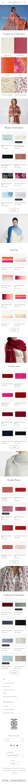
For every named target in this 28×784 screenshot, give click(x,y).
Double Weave (20, 55)
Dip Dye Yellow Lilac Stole (19, 323)
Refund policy (15, 768)
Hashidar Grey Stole (5, 648)
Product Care (6, 686)
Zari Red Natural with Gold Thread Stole (6, 555)
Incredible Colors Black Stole (20, 441)
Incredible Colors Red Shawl (20, 403)
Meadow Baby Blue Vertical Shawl (7, 146)
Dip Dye (7, 75)
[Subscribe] (22, 740)
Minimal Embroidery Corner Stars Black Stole (7, 165)
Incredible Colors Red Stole (7, 383)
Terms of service (6, 770)
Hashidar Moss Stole (18, 612)
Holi (20, 75)
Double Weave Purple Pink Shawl (6, 517)
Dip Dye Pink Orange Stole (19, 304)
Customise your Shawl (8, 689)
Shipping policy (14, 770)
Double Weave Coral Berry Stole (19, 517)
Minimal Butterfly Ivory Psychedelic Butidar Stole (19, 146)
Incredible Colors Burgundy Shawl (20, 423)
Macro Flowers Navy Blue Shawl (6, 184)
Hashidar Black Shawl (18, 630)
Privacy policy (22, 768)
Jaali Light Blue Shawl (5, 666)
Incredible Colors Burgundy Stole (7, 423)
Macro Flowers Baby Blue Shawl (6, 203)
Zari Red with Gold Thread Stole (19, 498)
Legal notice (14, 772)
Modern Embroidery (7, 95)
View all (14, 210)
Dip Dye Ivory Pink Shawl (6, 285)
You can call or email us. (9, 683)
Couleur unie (7, 55)
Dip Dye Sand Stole (5, 323)
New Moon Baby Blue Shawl (20, 202)
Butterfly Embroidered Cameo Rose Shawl (20, 165)
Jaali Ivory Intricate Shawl (19, 648)
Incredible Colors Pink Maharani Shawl (18, 384)
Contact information (22, 770)
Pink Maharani (9, 768)
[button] (3, 2)
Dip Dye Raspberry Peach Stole (19, 286)
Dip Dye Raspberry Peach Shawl (6, 305)
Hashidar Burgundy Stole (6, 612)
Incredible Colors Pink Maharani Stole (5, 403)
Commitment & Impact (8, 709)
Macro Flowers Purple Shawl (20, 183)
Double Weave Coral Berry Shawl (6, 536)
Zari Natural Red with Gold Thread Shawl (6, 498)
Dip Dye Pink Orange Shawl (7, 267)
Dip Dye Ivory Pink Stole (19, 267)
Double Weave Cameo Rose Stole (20, 555)
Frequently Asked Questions (10, 696)
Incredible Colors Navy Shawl (7, 441)
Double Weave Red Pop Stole (20, 535)
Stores (4, 693)
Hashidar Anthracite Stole (6, 630)
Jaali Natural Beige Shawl (19, 666)
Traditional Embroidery (20, 95)
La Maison (5, 706)
